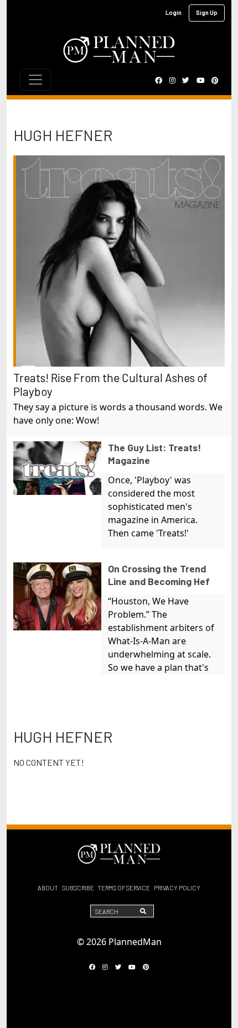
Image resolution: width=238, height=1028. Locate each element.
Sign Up (207, 12)
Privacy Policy (177, 887)
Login (173, 12)
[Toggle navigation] (35, 80)
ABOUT (48, 887)
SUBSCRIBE (78, 887)
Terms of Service (123, 887)
